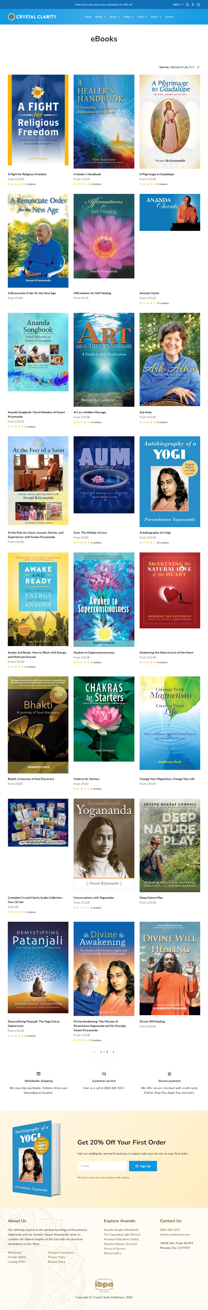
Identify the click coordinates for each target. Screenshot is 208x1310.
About (154, 16)
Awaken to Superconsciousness (94, 652)
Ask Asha (146, 412)
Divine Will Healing (152, 1021)
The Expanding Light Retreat (122, 1234)
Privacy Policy (57, 1257)
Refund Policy (56, 1261)
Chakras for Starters (87, 779)
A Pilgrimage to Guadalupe (157, 174)
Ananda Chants (149, 293)
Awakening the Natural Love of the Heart (166, 652)
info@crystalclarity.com (175, 1234)
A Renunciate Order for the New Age (32, 293)
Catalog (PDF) (17, 1261)
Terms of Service (115, 1248)
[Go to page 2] (113, 1051)
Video (127, 16)
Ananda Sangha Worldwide (121, 1229)
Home (88, 16)
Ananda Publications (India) (121, 1239)
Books (98, 16)
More (140, 16)
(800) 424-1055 (170, 1229)
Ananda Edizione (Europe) (120, 1244)
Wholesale (14, 1252)
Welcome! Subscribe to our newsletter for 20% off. (104, 4)
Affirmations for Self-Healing (92, 293)
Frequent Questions (61, 1252)
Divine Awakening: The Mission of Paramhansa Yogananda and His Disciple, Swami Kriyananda (100, 1026)
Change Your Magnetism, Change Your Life (167, 779)
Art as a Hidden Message (90, 412)
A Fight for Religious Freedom (27, 174)
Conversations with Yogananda (94, 897)
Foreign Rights (17, 1257)
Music (113, 16)
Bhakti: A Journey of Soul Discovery (31, 779)
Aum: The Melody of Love (90, 532)
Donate (169, 16)
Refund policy (112, 1253)
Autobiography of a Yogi (155, 532)
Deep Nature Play (151, 897)
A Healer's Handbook (87, 174)
